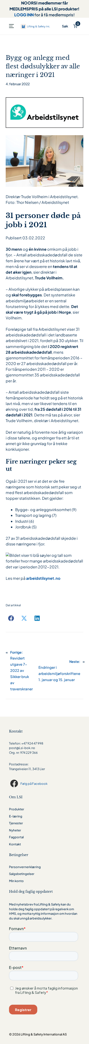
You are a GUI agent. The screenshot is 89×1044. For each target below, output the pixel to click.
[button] (11, 618)
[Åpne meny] (11, 26)
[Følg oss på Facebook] (14, 783)
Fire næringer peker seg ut (41, 465)
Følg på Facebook (33, 783)
